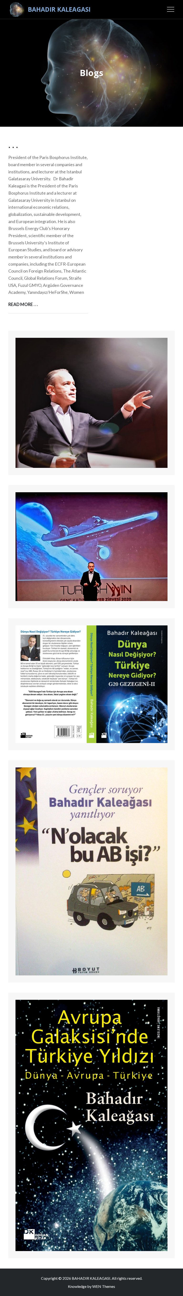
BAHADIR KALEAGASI (59, 9)
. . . (13, 145)
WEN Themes (103, 1286)
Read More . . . (23, 304)
